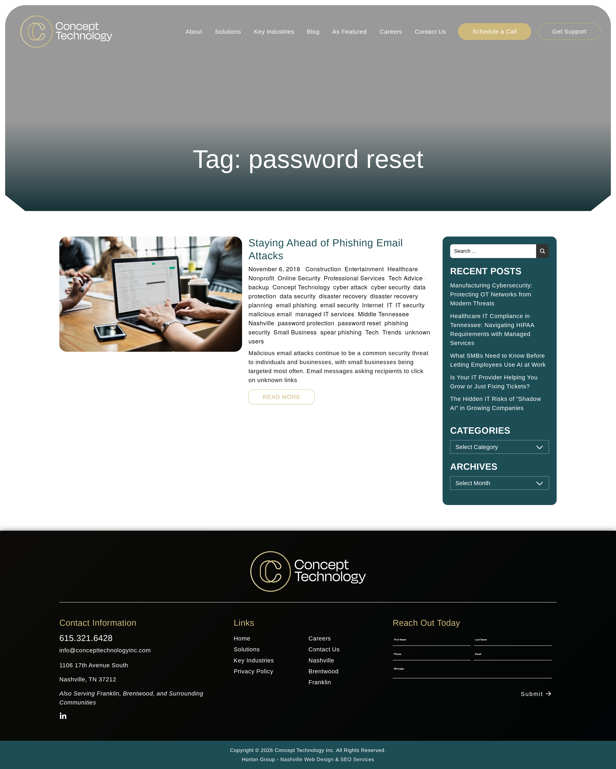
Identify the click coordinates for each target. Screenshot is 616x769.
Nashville (261, 322)
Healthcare (402, 268)
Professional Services (354, 277)
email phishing (296, 304)
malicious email (270, 313)
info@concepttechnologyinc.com (105, 650)
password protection (306, 322)
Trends (392, 332)
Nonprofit (261, 277)
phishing (396, 322)
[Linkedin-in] (63, 716)
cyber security (390, 286)
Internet (372, 304)
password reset (359, 322)
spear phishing (341, 332)
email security (339, 304)
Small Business (295, 332)
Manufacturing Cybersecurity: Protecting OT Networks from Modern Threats (491, 294)
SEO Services (357, 759)
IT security (409, 304)
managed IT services (324, 313)
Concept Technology (301, 286)
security (259, 332)
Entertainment (364, 268)
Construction (323, 268)
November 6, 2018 (274, 268)
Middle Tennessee (383, 313)
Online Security (299, 277)
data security (297, 295)
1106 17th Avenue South (93, 665)
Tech (372, 332)
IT (389, 304)
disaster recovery (343, 295)
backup (258, 286)
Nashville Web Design (307, 759)
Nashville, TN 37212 (87, 679)
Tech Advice (405, 277)
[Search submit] (542, 251)
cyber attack (350, 286)
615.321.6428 (86, 638)
